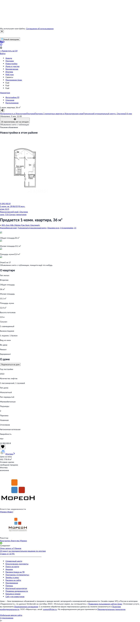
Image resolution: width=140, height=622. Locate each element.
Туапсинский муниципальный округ (32, 227)
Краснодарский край (8, 227)
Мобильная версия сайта (11, 615)
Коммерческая (11, 69)
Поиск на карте (12, 566)
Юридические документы (16, 563)
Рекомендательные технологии (111, 609)
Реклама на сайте (13, 580)
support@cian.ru (50, 609)
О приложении (6, 618)
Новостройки (11, 63)
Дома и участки (12, 66)
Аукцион (9, 569)
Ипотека (9, 71)
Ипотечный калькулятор (16, 588)
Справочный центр (13, 561)
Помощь (9, 585)
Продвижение (11, 583)
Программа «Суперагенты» (17, 574)
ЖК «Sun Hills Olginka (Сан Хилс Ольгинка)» (21, 225)
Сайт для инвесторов (14, 596)
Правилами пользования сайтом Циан (105, 604)
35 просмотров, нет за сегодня (15, 121)
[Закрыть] (2, 31)
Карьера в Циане (12, 593)
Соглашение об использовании (40, 28)
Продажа (9, 61)
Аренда (8, 58)
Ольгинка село (53, 227)
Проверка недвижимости (16, 591)
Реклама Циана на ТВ (14, 572)
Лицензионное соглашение (26, 606)
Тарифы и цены (12, 577)
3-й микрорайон (66, 227)
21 (75, 227)
